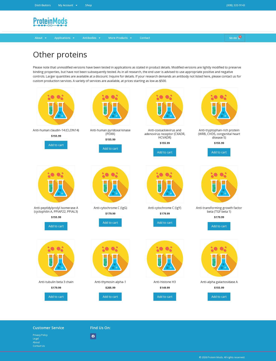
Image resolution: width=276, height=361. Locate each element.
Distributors (43, 5)
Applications (62, 38)
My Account (65, 5)
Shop (88, 5)
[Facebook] (93, 336)
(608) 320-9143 (235, 5)
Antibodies (89, 38)
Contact (145, 38)
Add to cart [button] (56, 145)
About (38, 38)
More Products (118, 38)
